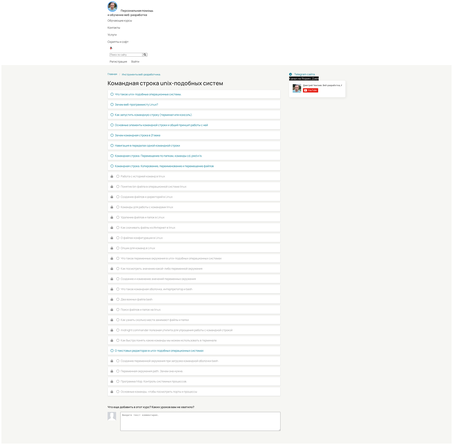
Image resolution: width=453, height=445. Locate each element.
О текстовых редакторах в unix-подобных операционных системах (159, 351)
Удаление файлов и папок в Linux (142, 217)
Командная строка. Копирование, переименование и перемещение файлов (164, 166)
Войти (135, 61)
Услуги (112, 35)
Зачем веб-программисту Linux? (136, 104)
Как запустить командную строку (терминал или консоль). (154, 115)
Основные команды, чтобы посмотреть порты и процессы (159, 392)
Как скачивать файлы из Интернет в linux (148, 227)
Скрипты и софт (118, 42)
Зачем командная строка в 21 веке (137, 135)
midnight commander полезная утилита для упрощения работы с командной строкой (177, 330)
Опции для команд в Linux (138, 248)
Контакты (114, 28)
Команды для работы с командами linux (147, 207)
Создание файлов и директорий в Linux (147, 197)
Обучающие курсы (120, 20)
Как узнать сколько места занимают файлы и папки (155, 320)
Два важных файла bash (137, 299)
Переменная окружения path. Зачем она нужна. (152, 371)
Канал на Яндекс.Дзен (304, 78)
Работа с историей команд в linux (143, 176)
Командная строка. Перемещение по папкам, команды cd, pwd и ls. (158, 156)
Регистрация (118, 61)
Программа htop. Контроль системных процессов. (154, 381)
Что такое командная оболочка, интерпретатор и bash (156, 289)
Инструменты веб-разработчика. (141, 74)
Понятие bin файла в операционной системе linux (153, 186)
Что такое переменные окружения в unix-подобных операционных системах (171, 258)
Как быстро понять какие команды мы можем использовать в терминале (169, 340)
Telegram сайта (304, 74)
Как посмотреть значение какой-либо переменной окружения (161, 269)
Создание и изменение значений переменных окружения (158, 279)
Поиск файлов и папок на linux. (141, 310)
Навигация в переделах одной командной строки (147, 145)
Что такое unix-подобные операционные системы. (148, 94)
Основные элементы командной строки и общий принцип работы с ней (161, 125)
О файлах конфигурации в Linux (142, 238)
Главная (112, 74)
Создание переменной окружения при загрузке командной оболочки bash (169, 361)
